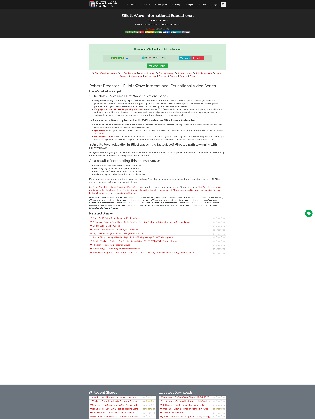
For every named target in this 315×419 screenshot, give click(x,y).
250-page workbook (104, 109)
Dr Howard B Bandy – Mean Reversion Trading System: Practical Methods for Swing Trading (183, 405)
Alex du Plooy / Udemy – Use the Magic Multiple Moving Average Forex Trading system (132, 237)
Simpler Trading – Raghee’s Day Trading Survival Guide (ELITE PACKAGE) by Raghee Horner (134, 241)
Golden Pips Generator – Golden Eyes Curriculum (115, 229)
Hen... (150, 57)
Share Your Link (158, 65)
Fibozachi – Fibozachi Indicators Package (111, 245)
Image (186, 32)
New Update (161, 4)
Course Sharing (128, 193)
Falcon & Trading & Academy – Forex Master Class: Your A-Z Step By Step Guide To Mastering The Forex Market (144, 252)
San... (151, 29)
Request (190, 4)
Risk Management (204, 73)
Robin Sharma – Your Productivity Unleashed (113, 412)
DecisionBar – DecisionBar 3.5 (106, 225)
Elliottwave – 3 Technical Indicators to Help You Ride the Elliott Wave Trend (185, 401)
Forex (192, 76)
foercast (163, 76)
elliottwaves (136, 76)
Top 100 (132, 4)
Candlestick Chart (147, 73)
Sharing (176, 4)
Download (198, 58)
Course (183, 76)
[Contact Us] (309, 213)
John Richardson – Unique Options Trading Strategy (186, 416)
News (203, 4)
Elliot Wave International (106, 73)
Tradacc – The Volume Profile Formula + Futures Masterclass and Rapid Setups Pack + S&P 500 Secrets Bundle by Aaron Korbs (114, 401)
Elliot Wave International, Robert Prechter (157, 24)
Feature (146, 4)
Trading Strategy (166, 73)
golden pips (150, 76)
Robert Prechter (185, 73)
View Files (186, 58)
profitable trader (128, 73)
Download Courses (106, 4)
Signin (215, 4)
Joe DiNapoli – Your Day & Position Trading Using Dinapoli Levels (114, 409)
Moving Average (180, 190)
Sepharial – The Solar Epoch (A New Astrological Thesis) (113, 405)
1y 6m (167, 32)
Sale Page (177, 32)
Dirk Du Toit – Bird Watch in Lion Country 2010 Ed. (115, 416)
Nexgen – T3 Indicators (173, 412)
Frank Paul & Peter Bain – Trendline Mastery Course (116, 218)
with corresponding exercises (128, 109)
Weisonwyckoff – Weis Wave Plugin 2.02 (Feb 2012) (185, 397)
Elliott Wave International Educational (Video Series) (117, 187)
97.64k (159, 32)
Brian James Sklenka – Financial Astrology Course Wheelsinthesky (184, 409)
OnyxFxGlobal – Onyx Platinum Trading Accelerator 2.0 (117, 233)
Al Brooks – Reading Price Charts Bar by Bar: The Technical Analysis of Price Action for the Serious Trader (141, 222)
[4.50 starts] (132, 32)
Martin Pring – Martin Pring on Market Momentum (116, 248)
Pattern (173, 76)
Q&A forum (99, 130)
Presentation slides (104, 136)
